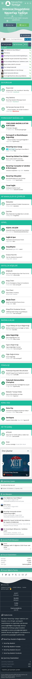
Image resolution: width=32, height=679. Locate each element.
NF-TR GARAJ (6, 427)
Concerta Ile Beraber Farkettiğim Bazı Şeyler (18, 385)
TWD (15, 151)
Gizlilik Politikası (17, 587)
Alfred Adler (16, 275)
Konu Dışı (9, 408)
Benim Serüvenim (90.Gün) (11, 73)
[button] (3, 462)
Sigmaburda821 (20, 160)
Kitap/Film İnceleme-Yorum (15, 309)
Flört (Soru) (7, 53)
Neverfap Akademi (9, 643)
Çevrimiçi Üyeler (9, 481)
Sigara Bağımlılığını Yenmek (13, 347)
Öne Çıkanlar (7, 451)
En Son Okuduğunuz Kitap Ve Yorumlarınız (17, 283)
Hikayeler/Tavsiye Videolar (11, 525)
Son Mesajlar (7, 494)
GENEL (4, 222)
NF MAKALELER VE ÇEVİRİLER (13, 196)
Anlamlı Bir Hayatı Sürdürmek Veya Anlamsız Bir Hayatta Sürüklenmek (17, 521)
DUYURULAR (6, 82)
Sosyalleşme (10, 247)
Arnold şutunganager (20, 129)
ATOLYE (9, 432)
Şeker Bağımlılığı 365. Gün (13, 337)
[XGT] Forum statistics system (11, 676)
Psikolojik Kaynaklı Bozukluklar (17, 371)
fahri (14, 241)
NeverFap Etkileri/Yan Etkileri (17, 156)
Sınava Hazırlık (11, 255)
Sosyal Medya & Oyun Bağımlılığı (17, 326)
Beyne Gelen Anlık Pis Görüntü (12, 64)
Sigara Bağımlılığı (12, 345)
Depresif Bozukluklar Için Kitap (14, 394)
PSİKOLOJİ (5, 365)
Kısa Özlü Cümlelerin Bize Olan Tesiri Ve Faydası (19, 273)
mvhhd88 (15, 374)
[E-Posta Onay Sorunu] (16, 463)
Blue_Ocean (16, 339)
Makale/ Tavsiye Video (14, 392)
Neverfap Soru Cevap (14, 147)
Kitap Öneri (10, 281)
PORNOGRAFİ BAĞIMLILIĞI (12, 118)
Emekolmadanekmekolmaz (21, 232)
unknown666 (15, 436)
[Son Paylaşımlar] (27, 3)
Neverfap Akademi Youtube (12, 646)
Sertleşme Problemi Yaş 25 (13, 188)
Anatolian (26, 170)
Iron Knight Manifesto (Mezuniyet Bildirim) (15, 76)
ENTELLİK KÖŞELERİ (9, 265)
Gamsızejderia (26, 564)
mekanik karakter (18, 189)
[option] (16, 465)
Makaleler (9, 202)
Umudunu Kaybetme (11, 170)
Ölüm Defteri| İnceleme (12, 292)
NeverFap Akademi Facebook (12, 653)
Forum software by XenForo (14, 674)
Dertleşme (10, 418)
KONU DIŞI (5, 402)
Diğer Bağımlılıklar (12, 354)
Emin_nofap (19, 412)
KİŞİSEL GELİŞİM (12, 228)
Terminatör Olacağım (11, 128)
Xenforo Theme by (8, 677)
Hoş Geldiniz (10, 97)
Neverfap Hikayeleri (13, 176)
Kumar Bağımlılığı (10, 357)
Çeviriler (9, 211)
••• (30, 549)
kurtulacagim (11, 515)
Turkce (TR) (5, 585)
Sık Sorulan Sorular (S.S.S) (15, 107)
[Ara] (30, 3)
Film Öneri (9, 290)
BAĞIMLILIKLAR (7, 320)
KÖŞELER (9, 271)
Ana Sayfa (6, 589)
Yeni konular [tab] (18, 44)
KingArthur (16, 215)
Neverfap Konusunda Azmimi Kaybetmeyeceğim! (17, 56)
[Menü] (2, 3)
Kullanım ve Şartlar (6, 587)
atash (20, 249)
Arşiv (8, 442)
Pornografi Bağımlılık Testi (19, 140)
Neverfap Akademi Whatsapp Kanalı (16, 100)
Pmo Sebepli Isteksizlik (10, 67)
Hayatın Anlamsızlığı (11, 420)
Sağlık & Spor (11, 237)
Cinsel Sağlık (10, 185)
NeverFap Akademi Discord (12, 650)
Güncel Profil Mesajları (11, 540)
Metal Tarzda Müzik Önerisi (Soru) (15, 302)
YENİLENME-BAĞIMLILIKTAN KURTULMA (14, 501)
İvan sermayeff (17, 285)
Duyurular (9, 88)
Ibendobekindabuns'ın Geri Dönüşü (13, 70)
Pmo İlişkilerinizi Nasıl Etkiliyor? (12, 50)
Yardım (24, 587)
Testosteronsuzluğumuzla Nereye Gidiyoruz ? (18, 410)
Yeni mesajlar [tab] (7, 44)
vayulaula (16, 206)
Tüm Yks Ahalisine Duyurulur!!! (14, 257)
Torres (5, 543)
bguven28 (26, 420)
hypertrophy (16, 141)
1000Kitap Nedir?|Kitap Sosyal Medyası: (16, 312)
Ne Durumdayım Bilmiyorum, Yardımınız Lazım (16, 61)
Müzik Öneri (10, 300)
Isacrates (14, 329)
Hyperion (15, 396)
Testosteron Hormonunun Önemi (15, 240)
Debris (9, 532)
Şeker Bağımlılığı (12, 335)
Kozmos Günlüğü (10, 444)
